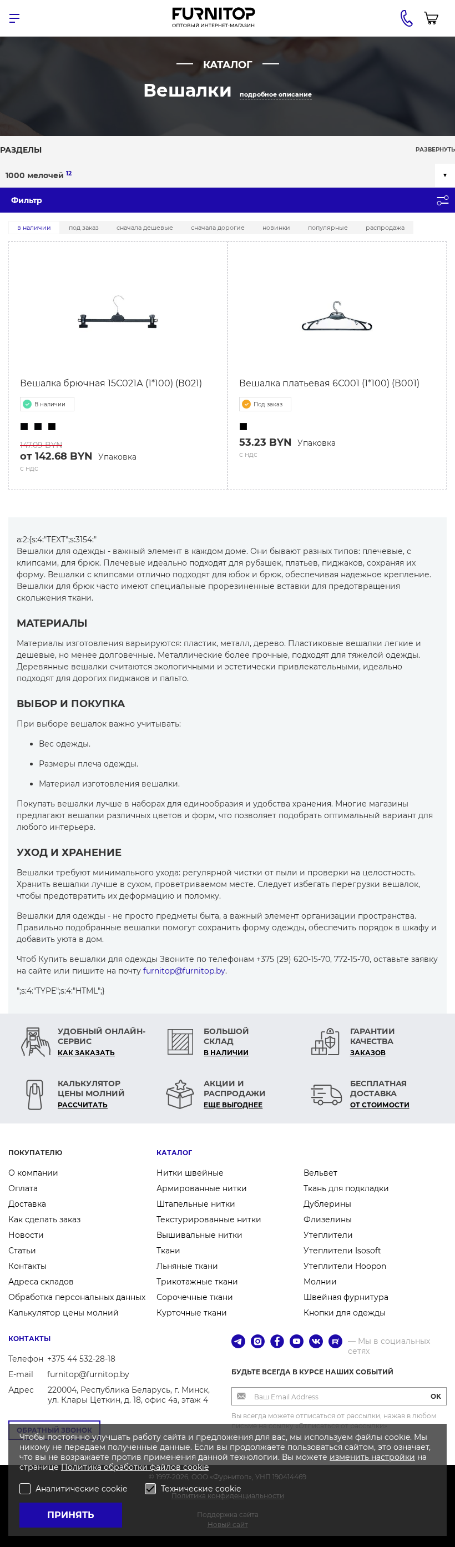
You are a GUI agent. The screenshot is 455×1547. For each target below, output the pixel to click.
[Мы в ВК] (316, 1342)
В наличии (34, 227)
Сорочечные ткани (194, 1297)
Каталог (174, 1152)
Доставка (27, 1204)
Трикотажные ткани (197, 1282)
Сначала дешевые (145, 227)
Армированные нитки (201, 1188)
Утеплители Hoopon (345, 1266)
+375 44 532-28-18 (81, 1359)
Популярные (328, 227)
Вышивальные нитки (199, 1235)
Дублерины (327, 1204)
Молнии (320, 1282)
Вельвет (320, 1173)
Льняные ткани (187, 1266)
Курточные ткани (191, 1313)
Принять (70, 1515)
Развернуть (435, 149)
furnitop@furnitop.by (184, 971)
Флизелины (328, 1220)
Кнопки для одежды (345, 1313)
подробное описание (276, 94)
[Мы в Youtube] (297, 1342)
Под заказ (84, 227)
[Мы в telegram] (238, 1342)
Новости (26, 1235)
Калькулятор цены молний (63, 1313)
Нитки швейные (190, 1173)
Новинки (276, 227)
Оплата (23, 1188)
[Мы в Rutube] (335, 1342)
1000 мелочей (39, 175)
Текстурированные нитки (208, 1220)
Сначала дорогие (218, 227)
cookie (196, 1467)
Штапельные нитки (195, 1204)
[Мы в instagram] (258, 1342)
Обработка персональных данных (76, 1297)
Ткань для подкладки (346, 1188)
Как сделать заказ (44, 1220)
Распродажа (385, 227)
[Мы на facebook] (277, 1342)
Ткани (168, 1251)
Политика (82, 1467)
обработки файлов (143, 1467)
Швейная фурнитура (346, 1297)
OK (436, 1396)
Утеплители (328, 1235)
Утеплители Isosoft (342, 1251)
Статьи (22, 1251)
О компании (33, 1173)
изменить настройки (372, 1457)
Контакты (27, 1266)
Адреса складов (41, 1282)
